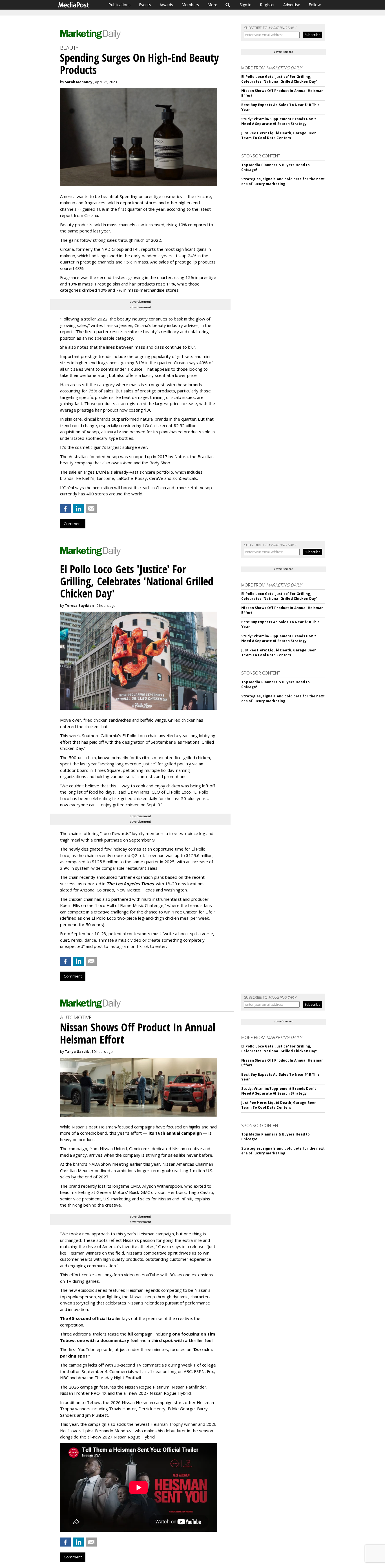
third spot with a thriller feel (182, 1340)
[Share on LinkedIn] (78, 508)
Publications (119, 4)
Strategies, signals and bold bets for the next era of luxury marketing (283, 181)
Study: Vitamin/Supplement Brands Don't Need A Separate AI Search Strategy (278, 121)
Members (190, 4)
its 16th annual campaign (175, 1133)
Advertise (291, 4)
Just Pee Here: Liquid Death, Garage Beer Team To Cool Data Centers (278, 135)
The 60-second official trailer (90, 1318)
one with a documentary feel (107, 1340)
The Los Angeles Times (130, 883)
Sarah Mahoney (78, 82)
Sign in (245, 4)
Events (145, 4)
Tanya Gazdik (77, 1051)
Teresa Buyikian (79, 605)
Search (228, 5)
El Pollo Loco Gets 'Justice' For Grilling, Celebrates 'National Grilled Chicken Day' (279, 79)
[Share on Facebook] (65, 508)
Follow (315, 4)
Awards (166, 4)
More (212, 4)
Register (267, 4)
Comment (73, 523)
